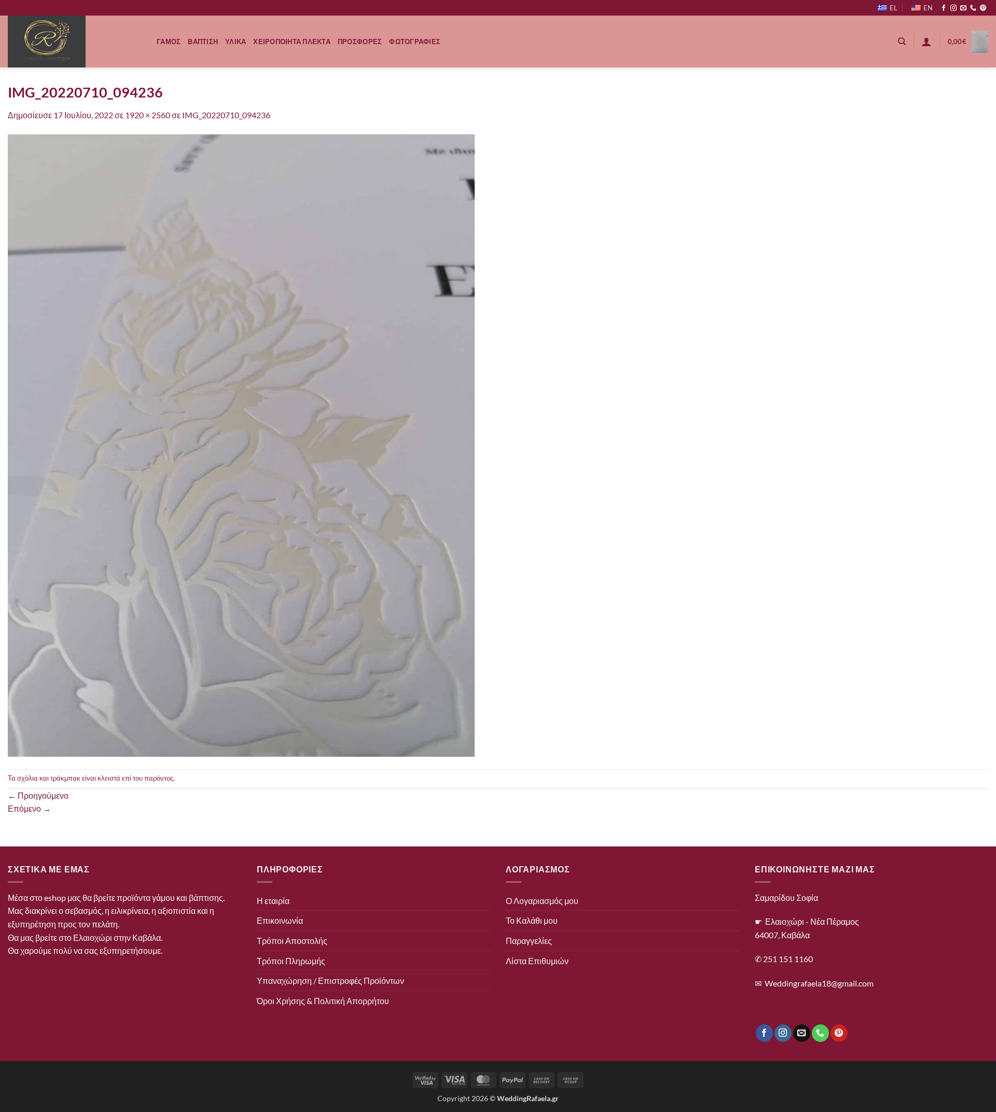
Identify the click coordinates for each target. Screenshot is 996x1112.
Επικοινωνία (280, 920)
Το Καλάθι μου (532, 920)
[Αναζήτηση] (902, 41)
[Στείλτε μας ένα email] (963, 8)
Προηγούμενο (38, 795)
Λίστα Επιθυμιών (537, 961)
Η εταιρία (273, 901)
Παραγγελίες (529, 941)
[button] (926, 41)
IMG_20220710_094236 (226, 115)
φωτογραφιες (414, 41)
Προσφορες (360, 41)
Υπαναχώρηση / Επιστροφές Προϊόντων (330, 980)
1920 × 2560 (147, 115)
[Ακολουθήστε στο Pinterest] (983, 8)
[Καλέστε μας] (973, 8)
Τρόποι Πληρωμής (291, 961)
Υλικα (235, 41)
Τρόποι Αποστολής (292, 941)
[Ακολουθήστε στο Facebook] (943, 8)
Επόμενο (29, 808)
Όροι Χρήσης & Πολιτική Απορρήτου (323, 1001)
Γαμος (169, 41)
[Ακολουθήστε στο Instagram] (953, 8)
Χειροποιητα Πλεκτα (291, 41)
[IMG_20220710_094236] (241, 444)
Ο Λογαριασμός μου (542, 901)
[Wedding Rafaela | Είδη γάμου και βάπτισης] (74, 41)
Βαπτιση (203, 41)
